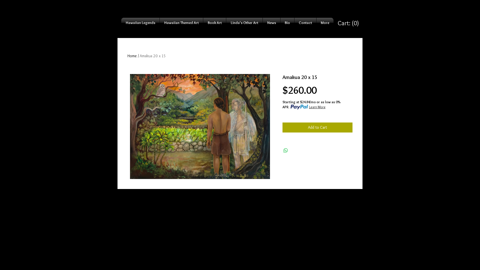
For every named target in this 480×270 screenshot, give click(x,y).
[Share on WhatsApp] (286, 151)
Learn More (317, 107)
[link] (348, 23)
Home (132, 56)
